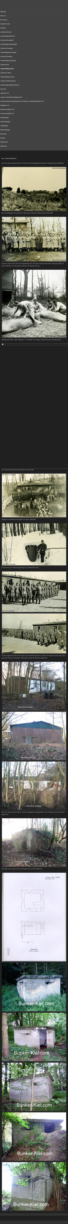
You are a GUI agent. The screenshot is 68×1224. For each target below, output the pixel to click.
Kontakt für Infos (5, 24)
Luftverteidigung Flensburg (8, 52)
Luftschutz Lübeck (5, 72)
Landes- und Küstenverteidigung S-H (11, 97)
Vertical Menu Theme (37, 1222)
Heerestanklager (5, 121)
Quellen (2, 138)
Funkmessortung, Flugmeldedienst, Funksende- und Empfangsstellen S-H (22, 101)
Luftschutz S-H (4, 93)
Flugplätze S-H (4, 105)
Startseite (3, 11)
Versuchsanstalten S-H (7, 113)
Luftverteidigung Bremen (7, 36)
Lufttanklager (4, 125)
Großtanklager (4, 117)
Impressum (3, 146)
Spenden (3, 28)
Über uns (3, 15)
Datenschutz (4, 142)
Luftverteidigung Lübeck (7, 77)
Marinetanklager (5, 130)
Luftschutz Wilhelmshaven (8, 81)
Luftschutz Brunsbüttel (6, 40)
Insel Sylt (3, 89)
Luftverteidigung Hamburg (8, 60)
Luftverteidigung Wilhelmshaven (9, 85)
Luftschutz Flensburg (6, 48)
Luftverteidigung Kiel (7, 68)
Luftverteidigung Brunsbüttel (8, 44)
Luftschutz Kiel (4, 64)
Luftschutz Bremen (5, 32)
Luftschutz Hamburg (6, 56)
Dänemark (3, 134)
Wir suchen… (4, 20)
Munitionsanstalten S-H (7, 109)
